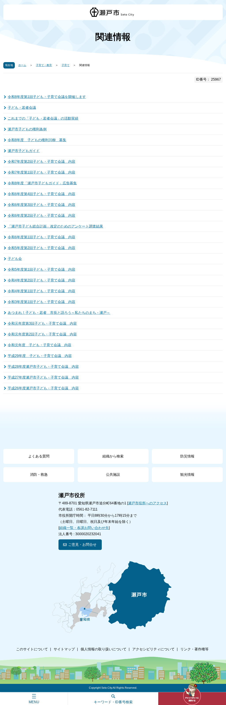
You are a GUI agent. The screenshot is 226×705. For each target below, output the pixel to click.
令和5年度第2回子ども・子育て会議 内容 (41, 248)
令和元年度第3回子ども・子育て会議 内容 (42, 323)
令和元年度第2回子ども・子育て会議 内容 (42, 334)
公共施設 (113, 474)
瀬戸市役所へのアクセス (147, 503)
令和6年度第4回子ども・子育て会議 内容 (41, 194)
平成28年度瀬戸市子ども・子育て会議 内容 (43, 366)
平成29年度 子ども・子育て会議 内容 (40, 356)
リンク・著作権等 (194, 649)
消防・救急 (39, 474)
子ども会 (15, 259)
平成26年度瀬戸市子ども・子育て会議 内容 (43, 388)
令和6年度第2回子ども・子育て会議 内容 (41, 215)
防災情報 (187, 456)
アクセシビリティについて (153, 649)
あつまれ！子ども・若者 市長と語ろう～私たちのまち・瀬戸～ (59, 313)
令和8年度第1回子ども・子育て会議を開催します (47, 97)
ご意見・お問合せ (82, 544)
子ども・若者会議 (22, 107)
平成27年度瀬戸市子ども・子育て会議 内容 (43, 377)
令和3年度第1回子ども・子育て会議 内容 (41, 302)
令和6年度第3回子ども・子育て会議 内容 (41, 205)
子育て (66, 65)
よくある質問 (38, 456)
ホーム (22, 65)
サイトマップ (64, 649)
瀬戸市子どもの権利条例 (27, 129)
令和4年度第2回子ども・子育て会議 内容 (41, 280)
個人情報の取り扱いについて (103, 649)
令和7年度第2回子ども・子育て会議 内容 (41, 161)
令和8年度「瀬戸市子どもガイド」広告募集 (42, 183)
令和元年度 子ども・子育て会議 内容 (39, 345)
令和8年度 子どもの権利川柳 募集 (37, 140)
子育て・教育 (44, 65)
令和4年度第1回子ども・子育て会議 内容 (41, 291)
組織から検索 (113, 456)
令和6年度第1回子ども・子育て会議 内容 (41, 237)
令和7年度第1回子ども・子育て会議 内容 (41, 172)
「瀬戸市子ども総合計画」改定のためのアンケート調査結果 (55, 226)
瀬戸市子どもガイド (24, 151)
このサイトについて (32, 649)
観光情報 (187, 474)
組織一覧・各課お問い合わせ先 (84, 528)
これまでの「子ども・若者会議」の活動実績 (43, 118)
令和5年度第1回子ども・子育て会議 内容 (41, 269)
